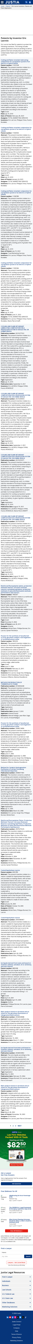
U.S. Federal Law (8, 1294)
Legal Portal (16, 1325)
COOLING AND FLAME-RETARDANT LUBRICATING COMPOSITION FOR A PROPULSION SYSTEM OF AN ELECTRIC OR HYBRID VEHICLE (15, 328)
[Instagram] (15, 1317)
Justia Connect (16, 1321)
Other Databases (8, 1302)
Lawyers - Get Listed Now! (16, 1262)
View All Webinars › (16, 1231)
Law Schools (6, 1290)
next (20, 1126)
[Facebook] (13, 1317)
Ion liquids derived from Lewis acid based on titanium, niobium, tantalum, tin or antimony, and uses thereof (16, 964)
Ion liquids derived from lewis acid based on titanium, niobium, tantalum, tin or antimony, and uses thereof (16, 1049)
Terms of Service (16, 1334)
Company (16, 1328)
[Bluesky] (20, 1317)
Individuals (6, 1281)
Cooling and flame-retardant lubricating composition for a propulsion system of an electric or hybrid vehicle (15, 61)
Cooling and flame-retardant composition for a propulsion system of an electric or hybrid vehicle (16, 129)
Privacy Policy (16, 1337)
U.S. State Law (7, 1298)
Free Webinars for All (9, 1191)
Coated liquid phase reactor (10, 870)
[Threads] (18, 1317)
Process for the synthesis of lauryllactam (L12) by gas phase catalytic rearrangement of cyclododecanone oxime (16, 637)
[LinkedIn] (8, 1317)
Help (16, 1331)
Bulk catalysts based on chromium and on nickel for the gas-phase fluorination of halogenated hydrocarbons (15, 1013)
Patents (8, 6)
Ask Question (16, 1184)
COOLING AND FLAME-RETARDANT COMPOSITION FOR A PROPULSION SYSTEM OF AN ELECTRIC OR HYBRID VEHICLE (15, 395)
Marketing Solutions (9, 1307)
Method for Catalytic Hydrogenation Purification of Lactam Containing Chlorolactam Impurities (13, 769)
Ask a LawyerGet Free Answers (8, 1174)
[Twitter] (23, 1317)
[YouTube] (10, 1317)
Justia (2, 6)
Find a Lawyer (6, 1248)
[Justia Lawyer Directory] (25, 1317)
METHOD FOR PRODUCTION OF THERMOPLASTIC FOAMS (11, 683)
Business (5, 1285)
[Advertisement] (16, 22)
